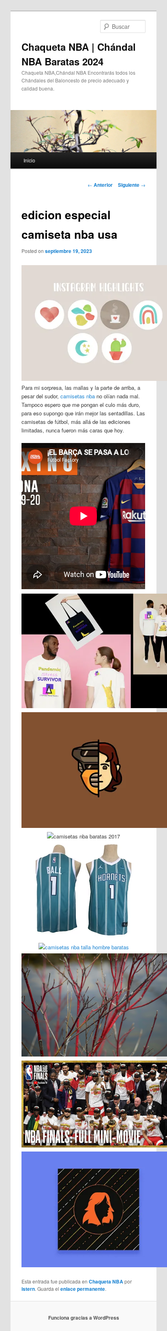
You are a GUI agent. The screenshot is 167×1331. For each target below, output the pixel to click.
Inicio (29, 160)
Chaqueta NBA (106, 1281)
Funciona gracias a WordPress (83, 1317)
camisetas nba (77, 396)
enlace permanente (82, 1288)
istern (28, 1288)
